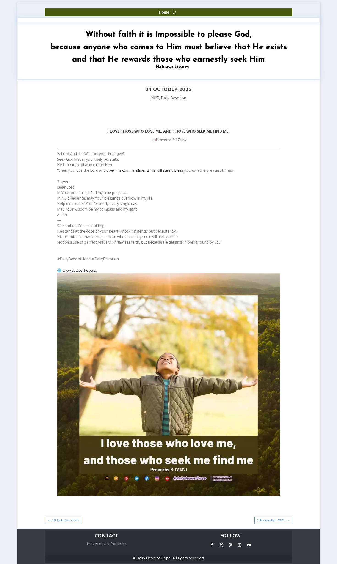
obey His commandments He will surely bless (144, 170)
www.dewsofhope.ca (80, 270)
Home (164, 12)
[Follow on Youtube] (248, 545)
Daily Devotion (173, 97)
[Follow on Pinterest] (230, 545)
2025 (155, 97)
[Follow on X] (221, 545)
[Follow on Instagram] (239, 545)
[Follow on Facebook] (212, 545)
